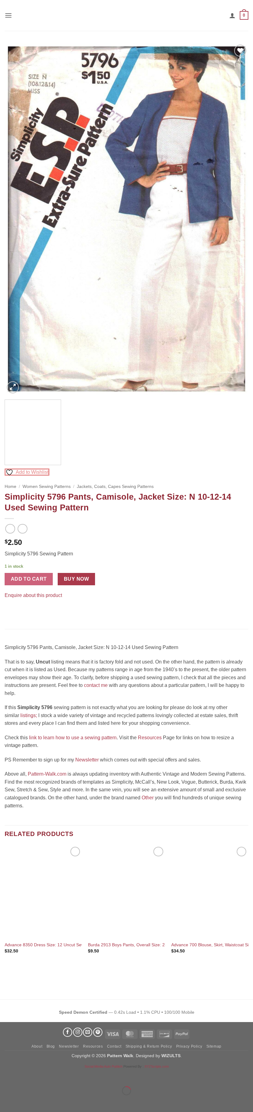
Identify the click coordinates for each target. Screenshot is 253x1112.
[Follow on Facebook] (67, 1032)
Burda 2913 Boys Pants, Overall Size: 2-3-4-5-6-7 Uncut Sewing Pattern (158, 944)
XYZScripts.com (156, 1066)
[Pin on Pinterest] (21, 611)
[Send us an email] (87, 1032)
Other (148, 797)
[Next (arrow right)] (24, 1101)
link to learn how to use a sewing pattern (73, 737)
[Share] (42, 1075)
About (36, 1046)
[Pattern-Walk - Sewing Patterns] (126, 15)
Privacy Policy (189, 1046)
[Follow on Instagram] (77, 1032)
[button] (8, 15)
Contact (114, 1046)
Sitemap (214, 1046)
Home (10, 486)
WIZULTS (170, 1055)
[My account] (232, 15)
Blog (51, 1046)
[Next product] (10, 529)
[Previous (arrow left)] (6, 1101)
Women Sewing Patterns (47, 486)
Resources (150, 737)
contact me (96, 685)
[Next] (235, 219)
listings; (28, 715)
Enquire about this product (33, 595)
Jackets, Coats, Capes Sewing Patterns (115, 486)
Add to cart (29, 579)
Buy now (76, 579)
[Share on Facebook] (10, 611)
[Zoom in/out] (6, 1075)
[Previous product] (22, 529)
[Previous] (17, 219)
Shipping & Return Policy (149, 1046)
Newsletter (87, 759)
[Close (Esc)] (60, 1075)
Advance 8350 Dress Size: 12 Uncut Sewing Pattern (55, 944)
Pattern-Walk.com (47, 774)
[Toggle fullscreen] (24, 1075)
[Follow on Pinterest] (97, 1032)
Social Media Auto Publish (103, 1066)
